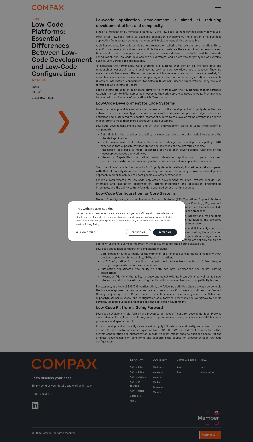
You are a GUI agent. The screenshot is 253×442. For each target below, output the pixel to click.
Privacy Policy (92, 224)
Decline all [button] (138, 232)
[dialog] (126, 221)
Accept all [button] (165, 232)
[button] (85, 232)
